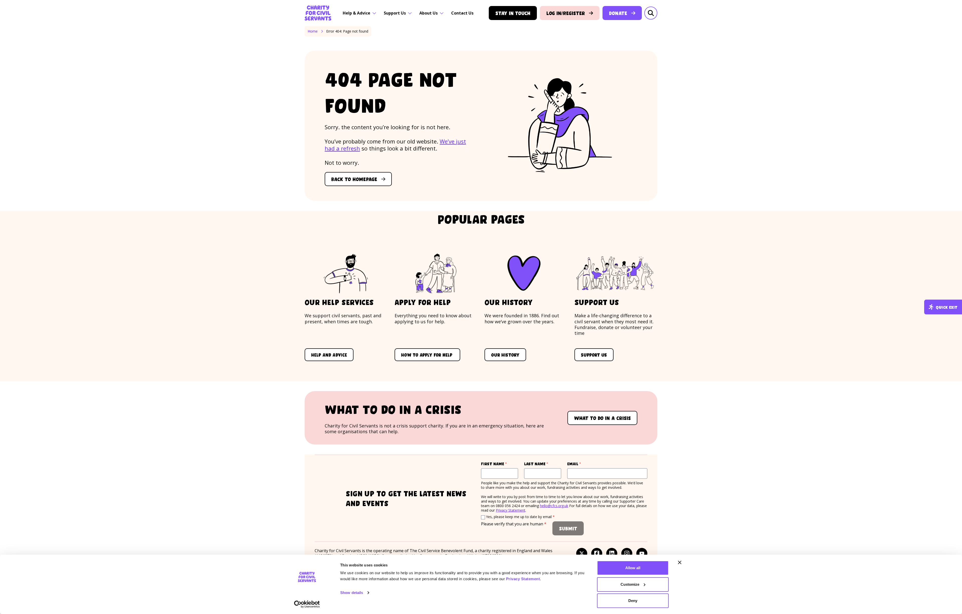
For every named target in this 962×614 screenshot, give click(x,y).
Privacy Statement (523, 579)
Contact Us (462, 13)
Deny (632, 600)
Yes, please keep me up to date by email (520, 516)
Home (313, 31)
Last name (542, 463)
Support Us (395, 13)
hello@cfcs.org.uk (554, 505)
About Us (428, 13)
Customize (630, 584)
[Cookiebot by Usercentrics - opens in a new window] (307, 604)
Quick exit (946, 307)
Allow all (632, 568)
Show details (351, 592)
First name (499, 463)
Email (583, 463)
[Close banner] (679, 562)
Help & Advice (356, 13)
